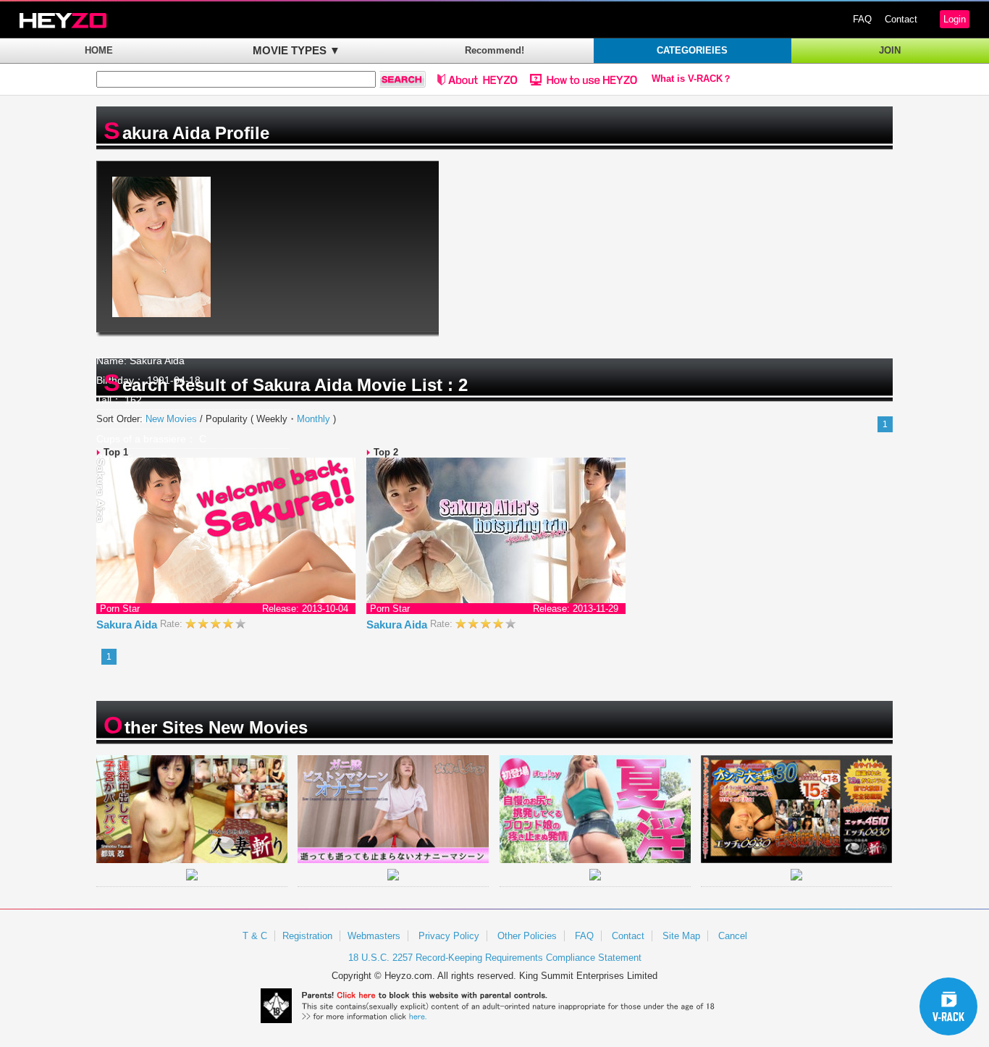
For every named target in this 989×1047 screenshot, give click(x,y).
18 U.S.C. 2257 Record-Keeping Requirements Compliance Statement (494, 957)
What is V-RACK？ (692, 79)
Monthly (313, 418)
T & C (255, 935)
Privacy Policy (448, 935)
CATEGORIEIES (692, 50)
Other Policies (527, 935)
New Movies (171, 418)
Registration (307, 935)
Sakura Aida (128, 624)
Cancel (732, 935)
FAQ (862, 19)
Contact (901, 19)
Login (954, 19)
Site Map (681, 935)
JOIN (890, 50)
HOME (99, 50)
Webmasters (374, 935)
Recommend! (494, 50)
